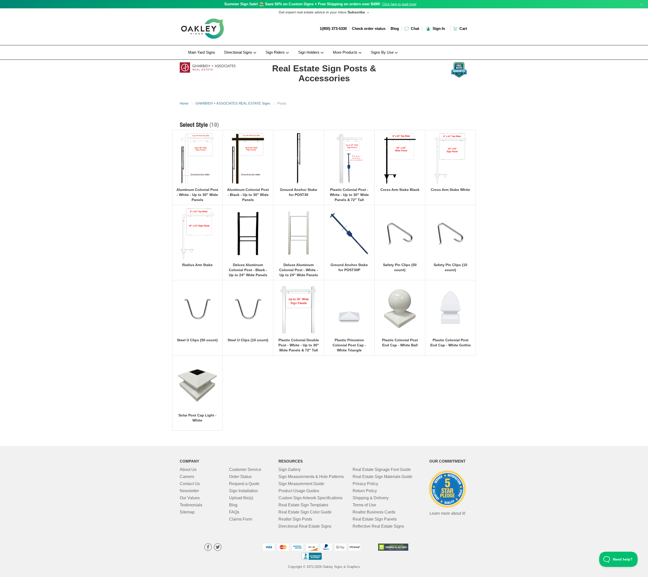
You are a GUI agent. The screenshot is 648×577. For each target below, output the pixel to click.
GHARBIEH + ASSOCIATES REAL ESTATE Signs (232, 103)
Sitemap (187, 512)
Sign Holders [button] (309, 52)
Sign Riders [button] (276, 52)
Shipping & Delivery (371, 498)
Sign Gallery (289, 469)
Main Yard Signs (201, 52)
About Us (188, 469)
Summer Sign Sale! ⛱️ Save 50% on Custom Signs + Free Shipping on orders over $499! (302, 4)
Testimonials (191, 505)
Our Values (190, 498)
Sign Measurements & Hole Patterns (311, 476)
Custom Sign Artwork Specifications (310, 498)
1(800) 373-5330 (333, 28)
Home (184, 103)
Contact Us (190, 484)
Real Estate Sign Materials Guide (382, 476)
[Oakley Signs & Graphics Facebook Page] (208, 547)
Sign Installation (243, 491)
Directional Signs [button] (238, 52)
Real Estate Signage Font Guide (382, 469)
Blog (395, 28)
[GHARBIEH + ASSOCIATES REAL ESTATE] (213, 66)
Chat (414, 28)
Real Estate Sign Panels (375, 519)
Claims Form (240, 519)
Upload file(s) (241, 498)
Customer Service (245, 469)
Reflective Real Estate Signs (378, 526)
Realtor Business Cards (374, 512)
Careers (187, 476)
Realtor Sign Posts (295, 519)
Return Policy (365, 491)
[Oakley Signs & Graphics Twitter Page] (217, 547)
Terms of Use (364, 505)
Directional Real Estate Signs (304, 526)
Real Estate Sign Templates (303, 505)
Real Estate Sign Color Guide (305, 512)
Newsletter (189, 491)
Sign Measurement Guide (301, 484)
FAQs (234, 512)
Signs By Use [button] (383, 52)
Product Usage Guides (298, 491)
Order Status (240, 476)
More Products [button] (345, 52)
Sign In (438, 28)
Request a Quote (244, 484)
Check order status (369, 28)
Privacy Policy (365, 484)
